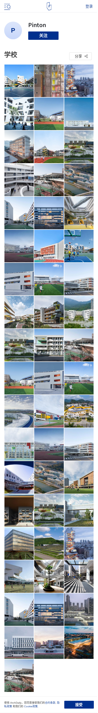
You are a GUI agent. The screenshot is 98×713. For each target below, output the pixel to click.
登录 (89, 6)
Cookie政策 (31, 706)
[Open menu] (6, 6)
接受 (79, 705)
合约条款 (50, 702)
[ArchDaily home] (49, 6)
